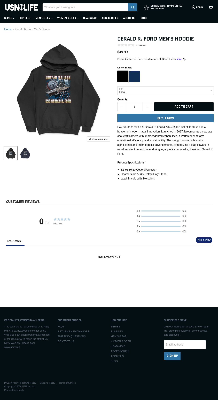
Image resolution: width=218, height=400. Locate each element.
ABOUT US (129, 18)
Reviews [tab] (15, 241)
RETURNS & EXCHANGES (73, 331)
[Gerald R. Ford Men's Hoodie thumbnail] (10, 153)
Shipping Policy (47, 383)
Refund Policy (29, 383)
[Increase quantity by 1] (147, 106)
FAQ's (61, 326)
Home (8, 29)
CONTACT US (66, 341)
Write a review (204, 240)
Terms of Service (67, 383)
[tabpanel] (109, 271)
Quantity (122, 99)
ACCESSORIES (110, 18)
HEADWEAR (90, 18)
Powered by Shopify (14, 390)
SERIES (8, 18)
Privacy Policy (11, 383)
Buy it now (165, 118)
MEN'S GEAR (43, 18)
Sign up (172, 356)
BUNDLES (24, 18)
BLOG (144, 18)
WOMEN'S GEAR (67, 18)
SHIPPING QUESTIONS (72, 336)
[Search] (132, 7)
